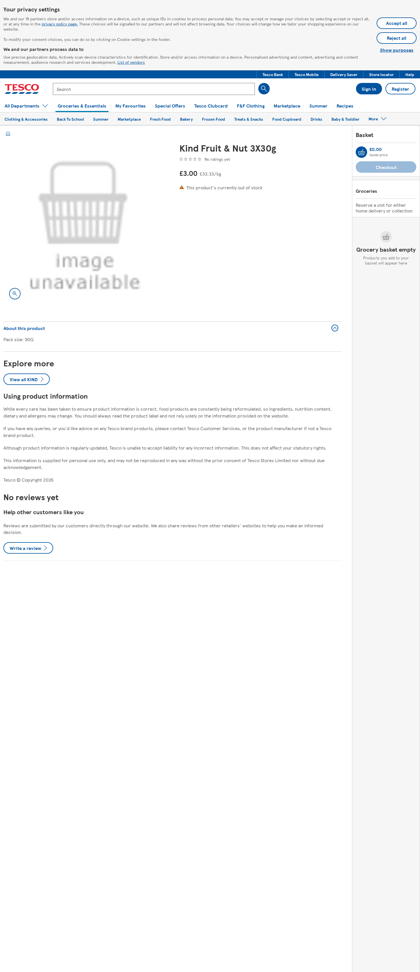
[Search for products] (264, 88)
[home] (8, 133)
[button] (273, 74)
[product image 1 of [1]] (84, 224)
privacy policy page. (60, 24)
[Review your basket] (361, 152)
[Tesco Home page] (22, 89)
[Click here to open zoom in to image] (15, 293)
